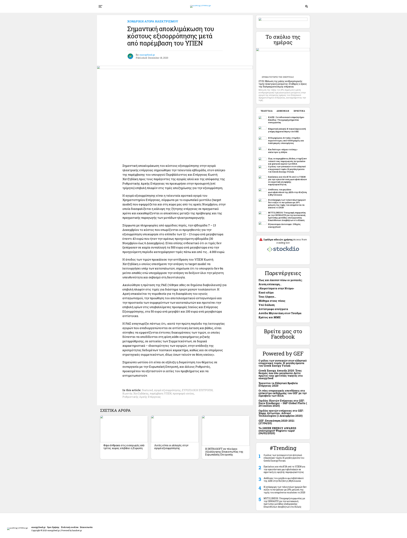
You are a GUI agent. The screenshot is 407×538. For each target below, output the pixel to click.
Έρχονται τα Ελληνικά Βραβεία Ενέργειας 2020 (278, 384)
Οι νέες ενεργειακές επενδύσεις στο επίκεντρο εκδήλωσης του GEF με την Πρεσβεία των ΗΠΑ (283, 393)
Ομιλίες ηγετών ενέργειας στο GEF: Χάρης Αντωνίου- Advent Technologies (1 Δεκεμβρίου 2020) (281, 413)
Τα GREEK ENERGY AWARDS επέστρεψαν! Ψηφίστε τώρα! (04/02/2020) (277, 430)
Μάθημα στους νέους (272, 300)
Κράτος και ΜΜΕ (270, 317)
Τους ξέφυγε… (267, 296)
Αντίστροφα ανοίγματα (273, 309)
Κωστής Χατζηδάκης (135, 393)
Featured (147, 390)
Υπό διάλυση (267, 305)
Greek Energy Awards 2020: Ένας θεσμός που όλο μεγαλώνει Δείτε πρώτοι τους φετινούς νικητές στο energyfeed (281, 374)
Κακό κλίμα (266, 292)
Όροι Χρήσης (53, 527)
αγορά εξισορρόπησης (167, 390)
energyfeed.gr (147, 54)
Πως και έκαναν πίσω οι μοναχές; (280, 280)
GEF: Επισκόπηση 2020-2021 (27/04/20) (276, 422)
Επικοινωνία (86, 527)
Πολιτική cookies (69, 527)
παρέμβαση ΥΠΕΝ (161, 393)
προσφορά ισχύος (183, 393)
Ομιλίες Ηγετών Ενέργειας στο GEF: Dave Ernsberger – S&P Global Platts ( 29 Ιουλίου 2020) (283, 403)
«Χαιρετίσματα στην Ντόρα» (276, 288)
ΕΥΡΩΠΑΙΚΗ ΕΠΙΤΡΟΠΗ (197, 390)
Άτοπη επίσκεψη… (270, 284)
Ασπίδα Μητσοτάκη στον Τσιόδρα (280, 313)
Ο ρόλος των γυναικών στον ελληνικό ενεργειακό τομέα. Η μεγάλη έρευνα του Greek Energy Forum (283, 363)
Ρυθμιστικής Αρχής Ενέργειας (141, 397)
